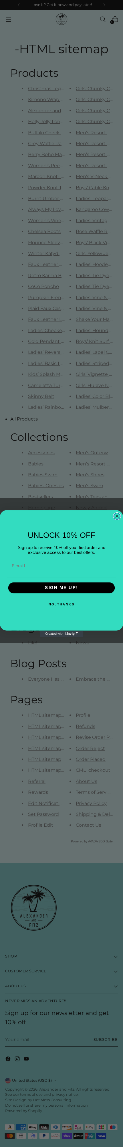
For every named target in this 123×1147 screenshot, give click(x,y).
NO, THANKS (62, 604)
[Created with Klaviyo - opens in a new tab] (62, 633)
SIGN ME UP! (61, 587)
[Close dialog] (117, 516)
